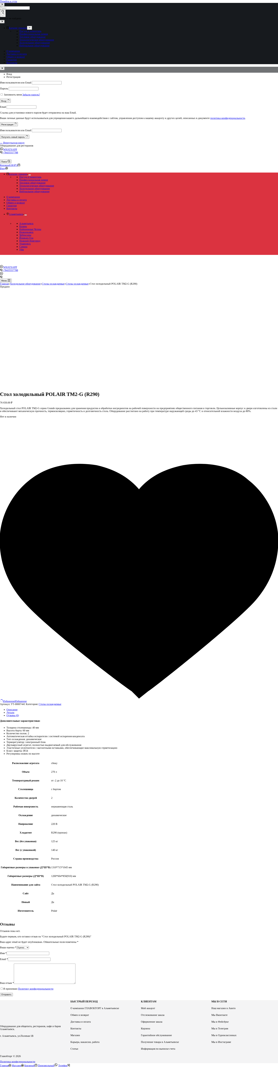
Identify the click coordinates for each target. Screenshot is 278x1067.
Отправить (6, 994)
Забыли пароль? (31, 94)
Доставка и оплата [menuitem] (16, 54)
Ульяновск (25, 243)
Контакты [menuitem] (11, 62)
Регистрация (13, 77)
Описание (12, 709)
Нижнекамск (26, 232)
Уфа (21, 249)
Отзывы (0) (12, 715)
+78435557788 (10, 152)
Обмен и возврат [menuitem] (15, 56)
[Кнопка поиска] (3, 13)
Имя (3, 953)
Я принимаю (28, 988)
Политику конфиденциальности (35, 988)
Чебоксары (25, 235)
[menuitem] (29, 28)
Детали (10, 712)
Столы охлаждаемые (50, 704)
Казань (23, 226)
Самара (23, 246)
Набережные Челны (30, 229)
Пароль (4, 88)
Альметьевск (26, 223)
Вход (9, 74)
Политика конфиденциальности (17, 1061)
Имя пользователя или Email (15, 82)
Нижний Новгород (29, 240)
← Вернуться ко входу (12, 142)
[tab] (142, 709)
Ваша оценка (8, 947)
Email (3, 106)
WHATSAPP (10, 149)
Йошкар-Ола (26, 238)
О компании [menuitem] (13, 51)
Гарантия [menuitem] (11, 59)
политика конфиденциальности (227, 118)
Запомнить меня (13, 94)
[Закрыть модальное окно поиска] (2, 4)
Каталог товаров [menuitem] (18, 28)
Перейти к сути (8, 1)
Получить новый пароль (13, 137)
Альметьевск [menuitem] (16, 214)
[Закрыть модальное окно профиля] (2, 68)
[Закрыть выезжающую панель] (2, 21)
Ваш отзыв (7, 983)
